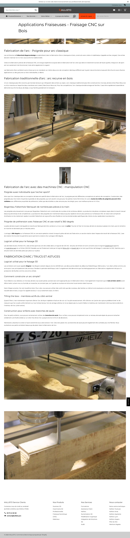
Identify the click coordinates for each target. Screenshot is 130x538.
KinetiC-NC (75, 248)
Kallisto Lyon (113, 517)
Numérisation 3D (87, 514)
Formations (85, 506)
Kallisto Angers (114, 519)
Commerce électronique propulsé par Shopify (31, 535)
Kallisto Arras (113, 511)
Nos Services (86, 502)
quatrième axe (11, 248)
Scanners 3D (57, 506)
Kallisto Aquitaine (115, 514)
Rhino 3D (66, 248)
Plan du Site (113, 522)
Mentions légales (115, 524)
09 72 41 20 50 (12, 513)
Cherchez (35, 10)
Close (128, 1)
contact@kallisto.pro (14, 516)
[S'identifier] (120, 10)
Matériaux (56, 519)
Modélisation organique (89, 517)
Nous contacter (115, 502)
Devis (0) (128, 402)
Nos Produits (58, 502)
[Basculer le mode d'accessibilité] (125, 5)
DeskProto (108, 246)
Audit (83, 524)
